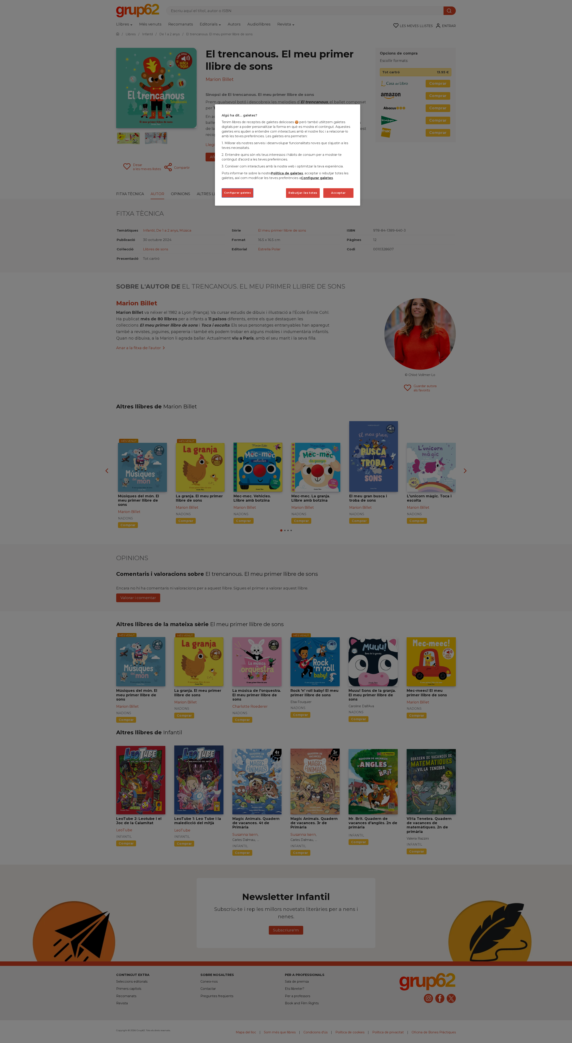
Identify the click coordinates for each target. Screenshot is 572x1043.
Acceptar (338, 192)
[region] (287, 155)
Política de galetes (287, 173)
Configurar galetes (237, 192)
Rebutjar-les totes (302, 192)
